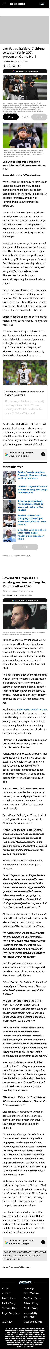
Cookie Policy (31, 1308)
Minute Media (16, 1328)
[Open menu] (4, 4)
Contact (6, 1293)
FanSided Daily (32, 1298)
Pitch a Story (8, 1303)
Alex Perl (10, 61)
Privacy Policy (31, 1303)
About (5, 1288)
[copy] (19, 66)
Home (5, 556)
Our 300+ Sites (31, 1293)
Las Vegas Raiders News (20, 556)
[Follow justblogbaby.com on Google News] (43, 454)
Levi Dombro (12, 595)
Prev (10, 117)
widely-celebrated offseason (32, 709)
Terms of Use (9, 1308)
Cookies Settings (33, 1321)
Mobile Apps (8, 1298)
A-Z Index (7, 1321)
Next (39, 117)
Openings (29, 1288)
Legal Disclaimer (11, 1313)
